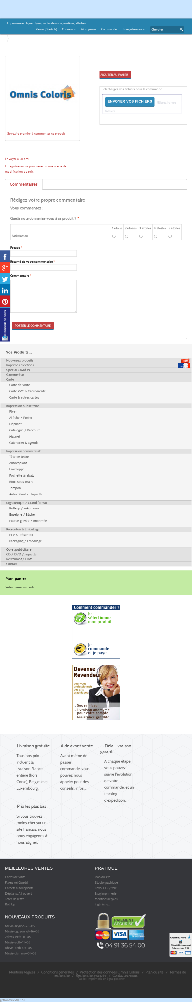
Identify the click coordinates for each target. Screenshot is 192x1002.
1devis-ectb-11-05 (17, 942)
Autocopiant (18, 463)
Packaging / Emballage (25, 541)
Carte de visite (19, 385)
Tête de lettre (19, 457)
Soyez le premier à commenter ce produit (36, 133)
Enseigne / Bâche (22, 514)
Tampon (15, 488)
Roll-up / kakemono (24, 508)
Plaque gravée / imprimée (28, 521)
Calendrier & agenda (23, 443)
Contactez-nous (125, 975)
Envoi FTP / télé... (107, 888)
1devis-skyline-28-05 (20, 926)
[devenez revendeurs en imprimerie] (96, 692)
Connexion (69, 29)
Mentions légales (106, 899)
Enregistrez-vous (133, 29)
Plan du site (102, 877)
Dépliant (15, 424)
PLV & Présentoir (21, 535)
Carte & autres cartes (24, 397)
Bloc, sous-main (20, 482)
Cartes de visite (15, 877)
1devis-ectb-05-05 (18, 948)
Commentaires (24, 184)
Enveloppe (17, 469)
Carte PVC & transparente (27, 391)
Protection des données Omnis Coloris (110, 972)
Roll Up (10, 904)
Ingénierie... (102, 904)
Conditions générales (57, 972)
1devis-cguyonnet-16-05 (22, 931)
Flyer (13, 411)
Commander (109, 29)
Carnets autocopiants (19, 888)
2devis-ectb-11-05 (18, 937)
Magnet (14, 436)
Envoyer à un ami (17, 159)
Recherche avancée (91, 975)
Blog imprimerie (105, 894)
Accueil (4, 38)
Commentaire (19, 275)
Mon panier (88, 29)
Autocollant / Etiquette (26, 494)
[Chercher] (181, 29)
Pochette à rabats (21, 475)
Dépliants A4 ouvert (18, 894)
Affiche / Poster (20, 418)
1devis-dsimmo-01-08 (20, 953)
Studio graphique (106, 883)
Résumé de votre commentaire (31, 261)
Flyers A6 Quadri (16, 883)
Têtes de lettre (14, 899)
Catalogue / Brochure (24, 430)
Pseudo (15, 247)
